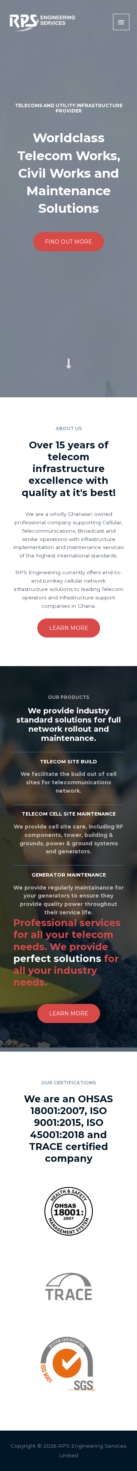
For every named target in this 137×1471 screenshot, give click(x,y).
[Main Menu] (121, 22)
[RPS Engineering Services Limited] (42, 21)
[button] (68, 241)
